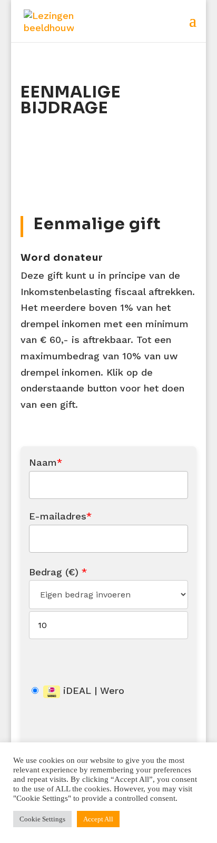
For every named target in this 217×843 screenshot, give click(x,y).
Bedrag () (58, 571)
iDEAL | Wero (92, 690)
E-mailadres (60, 516)
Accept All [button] (98, 819)
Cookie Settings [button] (42, 819)
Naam (45, 462)
